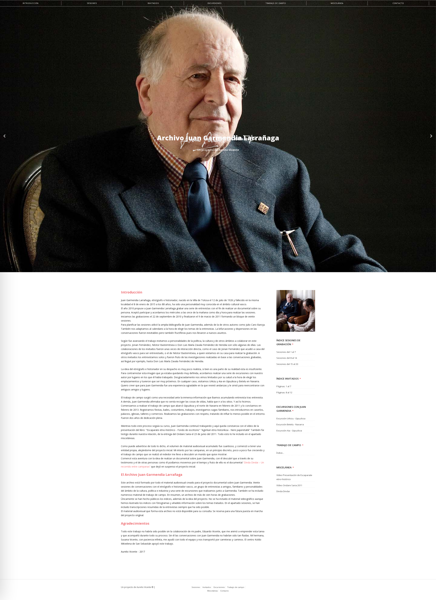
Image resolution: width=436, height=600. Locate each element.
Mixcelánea (212, 590)
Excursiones (214, 3)
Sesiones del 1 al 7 (286, 352)
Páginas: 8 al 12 (284, 392)
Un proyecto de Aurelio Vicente (136, 587)
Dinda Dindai (283, 491)
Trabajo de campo (276, 3)
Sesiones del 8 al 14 (286, 357)
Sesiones (92, 3)
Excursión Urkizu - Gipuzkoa (290, 418)
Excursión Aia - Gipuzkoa (289, 430)
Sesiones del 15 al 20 (287, 364)
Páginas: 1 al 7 (283, 386)
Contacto (398, 3)
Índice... (280, 452)
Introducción (31, 3)
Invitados (153, 3)
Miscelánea (337, 3)
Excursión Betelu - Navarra (290, 424)
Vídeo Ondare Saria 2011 (289, 485)
